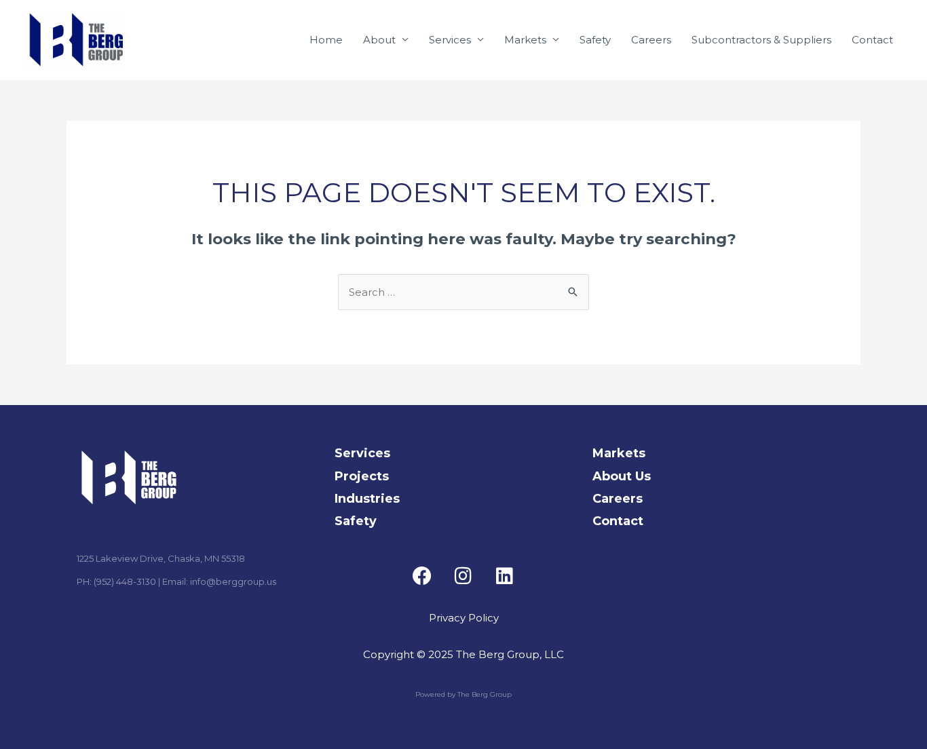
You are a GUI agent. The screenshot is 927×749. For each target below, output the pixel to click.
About (379, 39)
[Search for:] (463, 292)
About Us (621, 476)
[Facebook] (422, 576)
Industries (367, 498)
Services (450, 39)
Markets (525, 39)
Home (326, 39)
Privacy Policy (464, 617)
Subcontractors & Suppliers (761, 39)
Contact (872, 39)
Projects (362, 476)
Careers (651, 39)
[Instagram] (463, 576)
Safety (595, 39)
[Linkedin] (505, 576)
